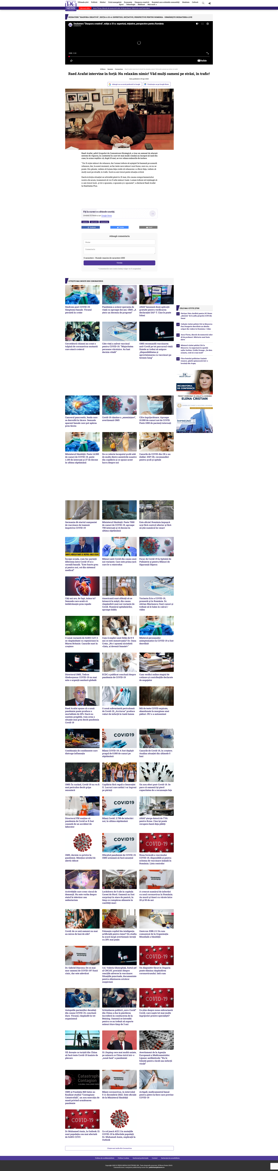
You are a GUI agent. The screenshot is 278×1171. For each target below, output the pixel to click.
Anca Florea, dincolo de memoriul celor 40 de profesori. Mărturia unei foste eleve (121, 8)
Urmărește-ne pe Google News (158, 84)
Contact (154, 1158)
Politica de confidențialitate (104, 1158)
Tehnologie (130, 4)
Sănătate (185, 2)
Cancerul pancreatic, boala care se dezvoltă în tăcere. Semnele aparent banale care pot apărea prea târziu (81, 421)
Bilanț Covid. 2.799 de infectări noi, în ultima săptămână (117, 819)
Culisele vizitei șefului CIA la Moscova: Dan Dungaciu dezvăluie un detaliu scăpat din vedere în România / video (197, 326)
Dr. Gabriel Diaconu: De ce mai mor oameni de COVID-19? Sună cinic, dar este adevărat (81, 970)
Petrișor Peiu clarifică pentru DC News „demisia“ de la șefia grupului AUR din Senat (196, 315)
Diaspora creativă (142, 2)
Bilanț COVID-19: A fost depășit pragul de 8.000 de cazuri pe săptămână (118, 753)
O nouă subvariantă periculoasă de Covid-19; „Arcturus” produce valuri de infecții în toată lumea (118, 711)
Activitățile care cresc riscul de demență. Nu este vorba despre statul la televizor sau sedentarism (81, 895)
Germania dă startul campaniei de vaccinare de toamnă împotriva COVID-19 (81, 525)
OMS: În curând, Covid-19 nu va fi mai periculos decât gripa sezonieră (82, 787)
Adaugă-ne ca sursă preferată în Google (126, 84)
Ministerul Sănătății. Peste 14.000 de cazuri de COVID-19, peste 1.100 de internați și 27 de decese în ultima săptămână (82, 458)
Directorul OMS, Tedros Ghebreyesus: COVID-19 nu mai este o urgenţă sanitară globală (81, 677)
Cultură (195, 2)
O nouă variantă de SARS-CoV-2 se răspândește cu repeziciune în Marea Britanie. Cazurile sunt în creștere (81, 642)
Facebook (92, 227)
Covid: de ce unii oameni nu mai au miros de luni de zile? (81, 932)
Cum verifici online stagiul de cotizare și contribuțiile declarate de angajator (156, 677)
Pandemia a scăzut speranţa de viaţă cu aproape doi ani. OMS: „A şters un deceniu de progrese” (119, 309)
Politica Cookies (123, 1158)
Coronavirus (119, 69)
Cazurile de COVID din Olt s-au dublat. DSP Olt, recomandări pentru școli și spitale (154, 457)
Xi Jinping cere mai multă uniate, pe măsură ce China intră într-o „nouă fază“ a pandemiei (119, 1055)
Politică (94, 2)
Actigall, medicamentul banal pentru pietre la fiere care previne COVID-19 (156, 1094)
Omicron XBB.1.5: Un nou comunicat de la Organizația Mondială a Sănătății (153, 934)
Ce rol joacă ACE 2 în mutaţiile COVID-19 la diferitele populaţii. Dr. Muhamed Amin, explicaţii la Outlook (118, 1135)
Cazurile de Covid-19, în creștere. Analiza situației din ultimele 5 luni (156, 753)
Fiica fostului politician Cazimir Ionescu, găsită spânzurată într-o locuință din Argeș (194, 360)
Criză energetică (114, 2)
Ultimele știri (83, 2)
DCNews (71, 6)
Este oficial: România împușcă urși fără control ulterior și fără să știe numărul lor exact (155, 525)
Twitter (121, 227)
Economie (128, 2)
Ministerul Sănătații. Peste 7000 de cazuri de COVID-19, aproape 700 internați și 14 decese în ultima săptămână (118, 526)
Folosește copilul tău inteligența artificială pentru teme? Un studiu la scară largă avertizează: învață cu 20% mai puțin (119, 935)
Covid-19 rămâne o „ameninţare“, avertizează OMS (119, 419)
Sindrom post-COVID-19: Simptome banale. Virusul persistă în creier (78, 309)
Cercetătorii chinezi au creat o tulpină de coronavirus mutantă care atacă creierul (81, 346)
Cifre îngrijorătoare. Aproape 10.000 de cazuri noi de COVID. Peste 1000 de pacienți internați (155, 420)
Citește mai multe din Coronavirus (119, 1148)
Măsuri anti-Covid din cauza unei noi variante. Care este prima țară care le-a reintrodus (119, 561)
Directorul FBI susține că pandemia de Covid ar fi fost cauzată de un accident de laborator (79, 822)
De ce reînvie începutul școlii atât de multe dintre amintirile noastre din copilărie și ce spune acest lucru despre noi (119, 458)
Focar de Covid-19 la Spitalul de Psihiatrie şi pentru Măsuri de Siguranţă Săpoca (155, 561)
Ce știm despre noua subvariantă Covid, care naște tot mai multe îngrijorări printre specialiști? (156, 1013)
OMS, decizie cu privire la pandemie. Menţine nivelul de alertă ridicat (80, 858)
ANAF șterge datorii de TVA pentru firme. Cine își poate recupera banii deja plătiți (153, 821)
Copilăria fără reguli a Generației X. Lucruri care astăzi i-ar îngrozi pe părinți (119, 787)
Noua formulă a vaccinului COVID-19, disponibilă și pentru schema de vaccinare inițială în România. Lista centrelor (155, 859)
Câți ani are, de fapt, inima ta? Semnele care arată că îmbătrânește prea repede (80, 601)
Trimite (119, 263)
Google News (106, 215)
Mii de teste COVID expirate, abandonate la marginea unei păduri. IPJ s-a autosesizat (154, 711)
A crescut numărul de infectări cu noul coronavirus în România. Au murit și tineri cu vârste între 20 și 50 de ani (156, 895)
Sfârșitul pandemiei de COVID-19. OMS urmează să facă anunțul (119, 856)
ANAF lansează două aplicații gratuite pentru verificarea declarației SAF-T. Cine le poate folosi (155, 311)
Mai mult (152, 4)
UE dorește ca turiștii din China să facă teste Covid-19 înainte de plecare (81, 1055)
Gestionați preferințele (140, 1158)
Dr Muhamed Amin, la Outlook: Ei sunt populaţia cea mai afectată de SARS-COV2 (82, 1134)
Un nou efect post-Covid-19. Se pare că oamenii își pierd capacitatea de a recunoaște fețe (155, 787)
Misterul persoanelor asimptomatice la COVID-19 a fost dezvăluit (156, 640)
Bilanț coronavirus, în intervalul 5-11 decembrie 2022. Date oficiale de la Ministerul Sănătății (119, 1094)
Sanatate (110, 69)
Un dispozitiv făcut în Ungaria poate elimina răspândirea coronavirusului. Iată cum (154, 970)
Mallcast (141, 4)
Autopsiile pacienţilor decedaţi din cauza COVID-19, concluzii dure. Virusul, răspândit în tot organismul (80, 1014)
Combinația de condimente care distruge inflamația (81, 752)
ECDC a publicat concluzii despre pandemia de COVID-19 (119, 676)
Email (150, 227)
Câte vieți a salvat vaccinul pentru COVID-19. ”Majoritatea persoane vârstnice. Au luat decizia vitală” (117, 347)
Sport (121, 4)
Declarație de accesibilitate (170, 1158)
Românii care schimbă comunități (166, 2)
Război (103, 2)
